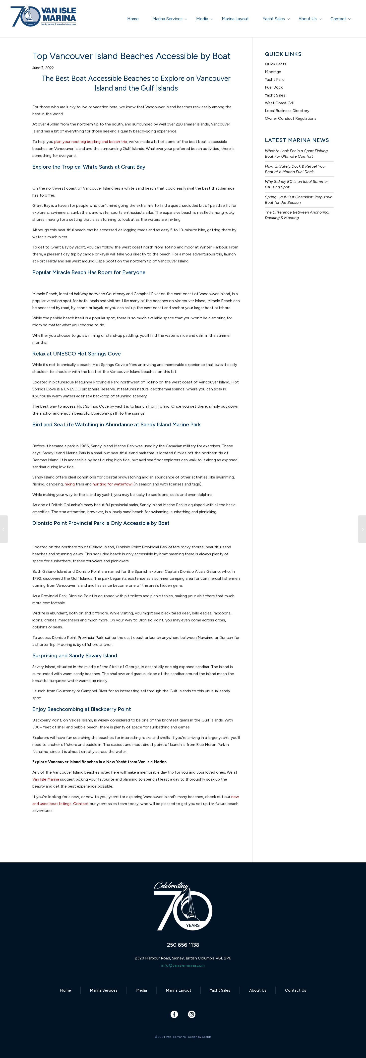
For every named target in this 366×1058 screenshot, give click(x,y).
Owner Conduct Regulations (290, 118)
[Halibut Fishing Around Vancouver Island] (4, 529)
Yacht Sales (275, 95)
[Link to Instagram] (192, 1014)
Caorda (206, 1037)
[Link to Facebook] (174, 1014)
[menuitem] (133, 18)
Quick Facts (275, 64)
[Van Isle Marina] (43, 21)
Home (65, 990)
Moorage (273, 71)
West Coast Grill (279, 103)
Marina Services (104, 990)
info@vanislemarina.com (183, 965)
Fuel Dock (274, 87)
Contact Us (295, 990)
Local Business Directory (287, 110)
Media (141, 990)
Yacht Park (274, 79)
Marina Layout (178, 990)
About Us (257, 990)
